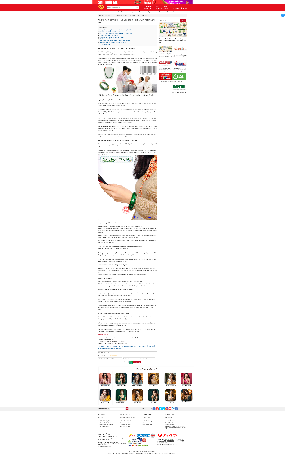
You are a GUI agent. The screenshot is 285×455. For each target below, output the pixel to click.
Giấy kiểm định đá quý (147, 424)
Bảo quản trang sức (147, 419)
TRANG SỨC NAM (103, 12)
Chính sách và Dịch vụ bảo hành (127, 417)
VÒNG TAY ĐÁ (162, 12)
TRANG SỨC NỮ (111, 12)
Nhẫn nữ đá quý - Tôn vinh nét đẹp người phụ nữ (111, 37)
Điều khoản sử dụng (125, 426)
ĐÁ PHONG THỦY (170, 12)
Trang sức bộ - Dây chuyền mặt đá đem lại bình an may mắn (114, 40)
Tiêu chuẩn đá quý (169, 424)
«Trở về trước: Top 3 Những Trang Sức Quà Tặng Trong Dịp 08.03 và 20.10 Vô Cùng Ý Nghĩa (121, 346)
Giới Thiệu (100, 417)
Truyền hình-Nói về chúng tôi (104, 422)
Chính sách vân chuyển (125, 424)
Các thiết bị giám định (170, 419)
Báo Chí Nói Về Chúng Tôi (104, 421)
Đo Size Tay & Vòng (147, 421)
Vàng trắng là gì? (169, 417)
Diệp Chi (99, 22)
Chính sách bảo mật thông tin (105, 419)
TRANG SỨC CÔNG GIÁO (140, 12)
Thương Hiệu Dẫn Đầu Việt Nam (105, 424)
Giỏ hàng (184, 8)
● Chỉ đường (110, 439)
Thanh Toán (123, 419)
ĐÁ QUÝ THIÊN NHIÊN (152, 12)
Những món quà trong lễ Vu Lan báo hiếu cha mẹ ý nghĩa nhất (115, 30)
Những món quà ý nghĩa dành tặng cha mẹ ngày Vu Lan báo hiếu (115, 33)
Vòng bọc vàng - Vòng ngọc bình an (108, 35)
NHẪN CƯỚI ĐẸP (120, 12)
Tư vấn (283, 14)
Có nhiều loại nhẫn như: (105, 39)
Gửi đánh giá (137, 362)
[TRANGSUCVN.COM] (101, 9)
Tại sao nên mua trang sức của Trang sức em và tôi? (113, 42)
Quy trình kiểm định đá (170, 421)
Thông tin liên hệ (106, 44)
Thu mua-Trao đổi (124, 422)
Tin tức (166, 8)
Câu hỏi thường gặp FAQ (103, 426)
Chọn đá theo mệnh (169, 422)
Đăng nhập (177, 8)
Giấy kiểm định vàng (147, 422)
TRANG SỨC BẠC (129, 12)
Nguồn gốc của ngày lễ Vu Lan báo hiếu (109, 31)
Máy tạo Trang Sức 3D (125, 421)
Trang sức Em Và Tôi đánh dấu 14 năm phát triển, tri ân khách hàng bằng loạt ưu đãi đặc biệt (175, 427)
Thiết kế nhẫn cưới (146, 417)
